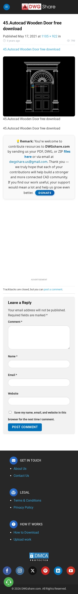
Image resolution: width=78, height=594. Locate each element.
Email (12, 375)
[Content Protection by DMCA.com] (39, 557)
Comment (15, 322)
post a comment (53, 289)
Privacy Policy (23, 507)
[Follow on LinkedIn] (58, 570)
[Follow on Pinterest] (45, 570)
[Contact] (8, 582)
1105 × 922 (49, 36)
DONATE (44, 193)
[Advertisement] (39, 238)
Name (12, 356)
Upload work (22, 539)
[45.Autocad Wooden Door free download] (39, 86)
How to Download (26, 532)
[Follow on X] (32, 570)
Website (13, 393)
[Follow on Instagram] (20, 570)
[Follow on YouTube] (71, 570)
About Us (20, 469)
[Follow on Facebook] (7, 570)
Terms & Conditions (27, 500)
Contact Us (21, 476)
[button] (6, 7)
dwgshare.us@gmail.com (28, 161)
